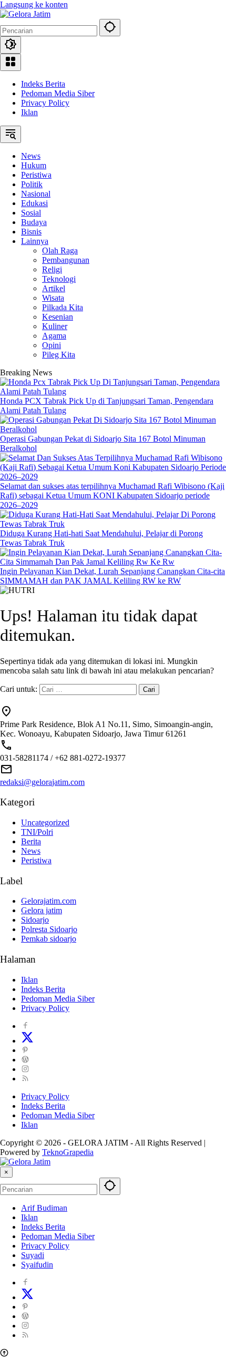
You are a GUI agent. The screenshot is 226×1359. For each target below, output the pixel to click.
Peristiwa (36, 860)
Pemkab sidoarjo (48, 938)
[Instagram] (25, 1069)
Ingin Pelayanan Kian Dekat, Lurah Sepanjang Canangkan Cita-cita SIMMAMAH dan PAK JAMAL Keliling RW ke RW (112, 576)
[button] (109, 27)
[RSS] (25, 1078)
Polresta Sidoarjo (49, 929)
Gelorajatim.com (48, 900)
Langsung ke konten (34, 4)
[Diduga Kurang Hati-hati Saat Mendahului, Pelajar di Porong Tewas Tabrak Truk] (113, 523)
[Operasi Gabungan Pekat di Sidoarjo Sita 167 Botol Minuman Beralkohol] (113, 429)
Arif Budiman (44, 1207)
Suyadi (32, 1255)
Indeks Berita (43, 83)
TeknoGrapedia (68, 1152)
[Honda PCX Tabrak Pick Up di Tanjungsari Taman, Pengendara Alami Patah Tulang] (113, 391)
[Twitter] (27, 1040)
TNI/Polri (37, 831)
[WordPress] (25, 1059)
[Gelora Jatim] (25, 13)
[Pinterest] (25, 1050)
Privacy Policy (45, 102)
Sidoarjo (35, 919)
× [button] (6, 1172)
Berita (31, 841)
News (30, 850)
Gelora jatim (41, 910)
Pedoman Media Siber (58, 93)
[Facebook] (25, 1025)
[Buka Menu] (10, 62)
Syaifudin (37, 1264)
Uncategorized (45, 822)
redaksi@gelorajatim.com (42, 782)
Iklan (29, 112)
